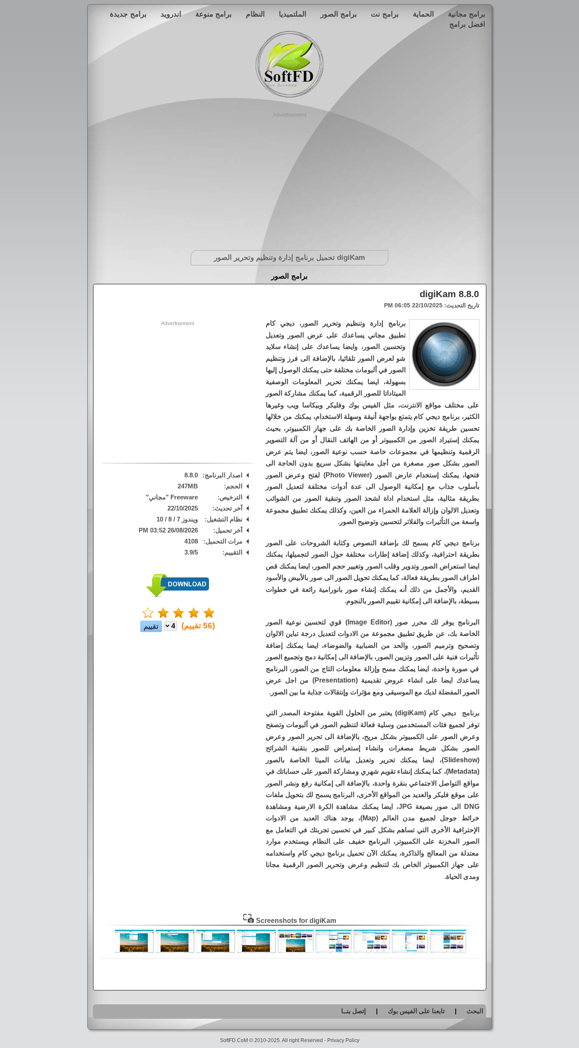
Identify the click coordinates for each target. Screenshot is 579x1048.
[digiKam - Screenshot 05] (296, 951)
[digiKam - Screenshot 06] (256, 951)
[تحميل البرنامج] (177, 595)
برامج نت (385, 14)
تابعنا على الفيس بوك (416, 1011)
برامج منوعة (213, 14)
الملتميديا (292, 14)
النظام (255, 14)
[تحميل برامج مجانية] (289, 96)
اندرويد (171, 14)
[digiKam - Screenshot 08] (175, 951)
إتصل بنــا (353, 1011)
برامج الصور (338, 14)
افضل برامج (467, 24)
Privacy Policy (343, 1040)
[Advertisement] (289, 178)
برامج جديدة (128, 14)
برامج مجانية (466, 14)
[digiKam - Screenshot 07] (215, 951)
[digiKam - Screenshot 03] (372, 951)
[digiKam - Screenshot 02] (410, 951)
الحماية (423, 14)
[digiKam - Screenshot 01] (448, 951)
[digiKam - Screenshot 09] (134, 951)
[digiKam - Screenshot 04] (333, 951)
